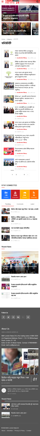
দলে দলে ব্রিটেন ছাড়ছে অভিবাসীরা (20, 228)
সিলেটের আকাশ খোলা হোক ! (19, 277)
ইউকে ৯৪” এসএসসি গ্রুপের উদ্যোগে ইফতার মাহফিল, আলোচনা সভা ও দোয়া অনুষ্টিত (25, 98)
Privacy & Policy (20, 430)
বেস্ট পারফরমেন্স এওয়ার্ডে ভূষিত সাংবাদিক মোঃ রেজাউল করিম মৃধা (25, 162)
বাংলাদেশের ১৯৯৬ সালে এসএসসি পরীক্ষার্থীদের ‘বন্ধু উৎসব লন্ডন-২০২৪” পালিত (24, 138)
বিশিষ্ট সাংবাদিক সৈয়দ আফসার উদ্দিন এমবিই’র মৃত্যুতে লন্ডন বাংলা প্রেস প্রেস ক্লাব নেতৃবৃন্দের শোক (25, 64)
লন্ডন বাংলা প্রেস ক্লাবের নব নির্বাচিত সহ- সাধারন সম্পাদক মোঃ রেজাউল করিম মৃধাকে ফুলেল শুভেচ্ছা (25, 124)
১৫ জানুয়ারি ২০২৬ (16, 289)
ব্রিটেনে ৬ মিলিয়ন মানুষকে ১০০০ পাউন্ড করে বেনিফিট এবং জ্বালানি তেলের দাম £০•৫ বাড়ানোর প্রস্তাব (24, 219)
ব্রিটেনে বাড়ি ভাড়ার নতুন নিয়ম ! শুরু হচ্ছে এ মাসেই (24, 209)
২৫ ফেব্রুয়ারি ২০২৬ (16, 279)
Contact (28, 430)
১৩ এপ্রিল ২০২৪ (32, 58)
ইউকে (5, 12)
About (3, 430)
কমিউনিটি (15, 39)
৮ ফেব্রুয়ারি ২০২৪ (20, 118)
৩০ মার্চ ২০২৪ (32, 92)
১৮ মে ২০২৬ (7, 271)
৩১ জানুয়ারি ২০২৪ (20, 155)
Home (3, 39)
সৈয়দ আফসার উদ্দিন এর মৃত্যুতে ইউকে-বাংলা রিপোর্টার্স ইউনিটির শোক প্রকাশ (25, 53)
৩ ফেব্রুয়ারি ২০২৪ (20, 145)
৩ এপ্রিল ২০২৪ (32, 79)
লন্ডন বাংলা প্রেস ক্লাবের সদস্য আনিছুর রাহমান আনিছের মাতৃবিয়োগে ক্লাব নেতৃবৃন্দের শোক (25, 75)
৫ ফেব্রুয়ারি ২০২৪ (20, 131)
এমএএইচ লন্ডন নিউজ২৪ (22, 58)
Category (9, 39)
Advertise (10, 430)
